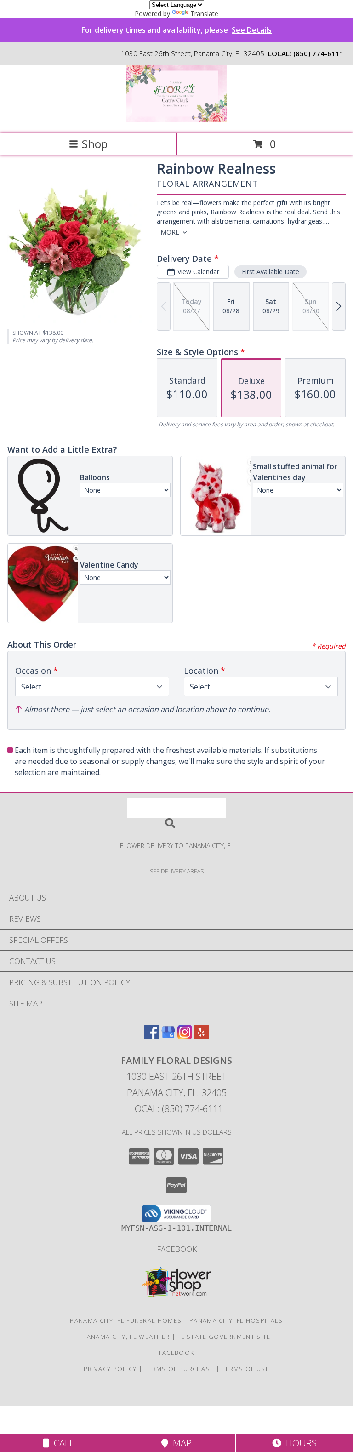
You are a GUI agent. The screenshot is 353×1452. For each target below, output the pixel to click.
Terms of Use (245, 1369)
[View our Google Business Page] (168, 1036)
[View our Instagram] (184, 1036)
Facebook (177, 1249)
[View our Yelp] (201, 1036)
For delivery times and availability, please (176, 30)
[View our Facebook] (151, 1036)
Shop (95, 143)
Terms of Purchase (179, 1369)
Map (180, 1443)
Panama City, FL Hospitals (236, 1320)
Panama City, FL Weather (126, 1336)
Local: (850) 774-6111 (176, 1108)
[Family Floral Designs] (176, 119)
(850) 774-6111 (318, 53)
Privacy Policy (110, 1369)
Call (61, 1443)
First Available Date (270, 271)
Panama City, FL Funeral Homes (126, 1320)
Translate (204, 13)
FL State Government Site (223, 1336)
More (169, 232)
